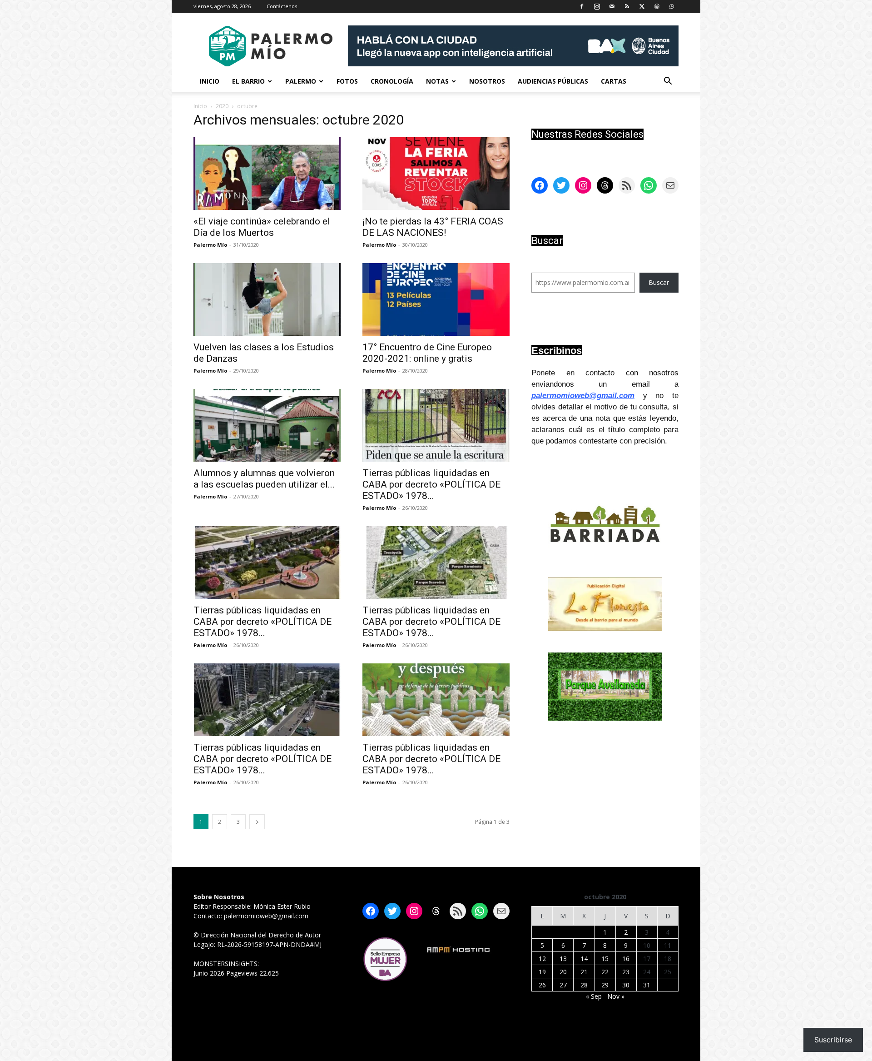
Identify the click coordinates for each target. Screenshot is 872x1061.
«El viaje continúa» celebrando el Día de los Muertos (261, 227)
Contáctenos (282, 6)
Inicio (209, 81)
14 (584, 958)
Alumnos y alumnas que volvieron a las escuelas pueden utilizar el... (264, 479)
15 (605, 958)
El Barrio (248, 81)
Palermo (300, 81)
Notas (437, 81)
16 (625, 958)
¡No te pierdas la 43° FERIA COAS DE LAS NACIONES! (432, 227)
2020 (222, 106)
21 (584, 971)
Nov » (615, 996)
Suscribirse (833, 1039)
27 (563, 985)
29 (605, 985)
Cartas (613, 81)
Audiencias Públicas (553, 81)
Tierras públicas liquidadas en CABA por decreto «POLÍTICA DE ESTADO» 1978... (431, 484)
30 (625, 985)
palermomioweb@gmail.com (582, 395)
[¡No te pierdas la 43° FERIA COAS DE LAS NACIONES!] (436, 173)
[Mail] (612, 6)
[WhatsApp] (672, 6)
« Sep (594, 996)
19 (542, 971)
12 (542, 958)
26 (542, 985)
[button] (668, 82)
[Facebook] (582, 6)
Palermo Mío (210, 244)
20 (563, 971)
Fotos (347, 81)
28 (584, 985)
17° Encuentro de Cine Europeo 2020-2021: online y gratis (427, 353)
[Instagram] (597, 6)
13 (563, 958)
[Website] (657, 6)
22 (605, 971)
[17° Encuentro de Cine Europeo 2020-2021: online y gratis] (436, 299)
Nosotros (487, 81)
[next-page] (257, 821)
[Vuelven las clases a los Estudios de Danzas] (267, 299)
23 (625, 971)
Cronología (392, 81)
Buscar (659, 282)
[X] (642, 6)
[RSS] (627, 6)
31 (646, 985)
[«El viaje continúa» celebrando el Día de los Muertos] (267, 173)
